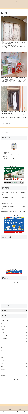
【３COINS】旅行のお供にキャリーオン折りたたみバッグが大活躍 (13, 198)
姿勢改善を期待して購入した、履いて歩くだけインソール (13, 211)
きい (14, 151)
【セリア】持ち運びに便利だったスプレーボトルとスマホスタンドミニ (13, 207)
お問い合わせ (21, 409)
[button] (25, 132)
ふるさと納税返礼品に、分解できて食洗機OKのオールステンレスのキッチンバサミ (14, 202)
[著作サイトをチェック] (12, 160)
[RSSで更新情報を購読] (16, 160)
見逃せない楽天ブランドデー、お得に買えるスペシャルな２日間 (13, 193)
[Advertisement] (14, 292)
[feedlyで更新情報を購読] (14, 160)
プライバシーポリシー (7, 409)
